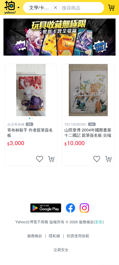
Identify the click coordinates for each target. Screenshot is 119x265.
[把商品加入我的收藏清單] (39, 159)
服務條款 (34, 235)
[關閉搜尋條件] (55, 7)
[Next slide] (53, 90)
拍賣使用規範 (78, 235)
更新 (99, 221)
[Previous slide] (8, 90)
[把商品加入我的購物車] (51, 159)
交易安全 (60, 249)
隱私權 (54, 235)
